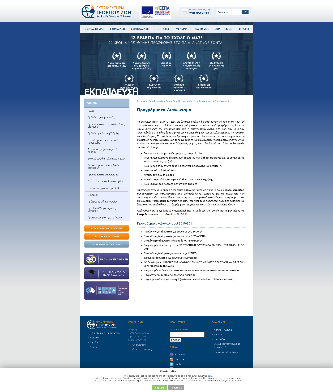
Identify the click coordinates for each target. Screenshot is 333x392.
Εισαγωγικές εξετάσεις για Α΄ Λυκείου (103, 150)
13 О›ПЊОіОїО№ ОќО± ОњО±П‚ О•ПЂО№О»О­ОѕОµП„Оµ (106, 228)
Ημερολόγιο (220, 339)
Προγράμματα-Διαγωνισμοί (103, 174)
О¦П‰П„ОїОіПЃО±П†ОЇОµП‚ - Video (106, 236)
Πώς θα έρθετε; (139, 344)
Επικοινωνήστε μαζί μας (199, 10)
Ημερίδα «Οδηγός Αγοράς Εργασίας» (102, 209)
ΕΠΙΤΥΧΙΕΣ (163, 29)
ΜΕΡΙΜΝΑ (181, 29)
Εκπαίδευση (179, 101)
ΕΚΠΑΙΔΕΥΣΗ (117, 29)
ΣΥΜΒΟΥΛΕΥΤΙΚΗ (141, 29)
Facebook (180, 354)
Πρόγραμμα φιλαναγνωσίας (102, 201)
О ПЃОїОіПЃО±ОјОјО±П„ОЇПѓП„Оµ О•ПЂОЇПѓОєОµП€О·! (106, 244)
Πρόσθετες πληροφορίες (101, 117)
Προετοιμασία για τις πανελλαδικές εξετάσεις (106, 125)
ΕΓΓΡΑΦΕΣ (244, 29)
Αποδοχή (160, 387)
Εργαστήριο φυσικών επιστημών (105, 181)
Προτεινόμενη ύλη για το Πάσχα (105, 217)
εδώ (210, 375)
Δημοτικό (94, 337)
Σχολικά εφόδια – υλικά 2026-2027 (106, 158)
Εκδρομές (93, 194)
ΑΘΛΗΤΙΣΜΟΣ (223, 29)
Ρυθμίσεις (176, 387)
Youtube (179, 359)
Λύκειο (192, 101)
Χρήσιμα (218, 334)
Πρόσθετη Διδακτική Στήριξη (103, 133)
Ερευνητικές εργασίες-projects (104, 188)
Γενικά (91, 110)
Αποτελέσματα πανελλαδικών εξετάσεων (103, 166)
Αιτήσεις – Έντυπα (223, 330)
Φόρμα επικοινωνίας (141, 349)
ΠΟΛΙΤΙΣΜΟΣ (201, 29)
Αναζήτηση (245, 12)
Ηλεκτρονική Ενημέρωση (226, 352)
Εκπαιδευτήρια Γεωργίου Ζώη (153, 101)
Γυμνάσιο (94, 342)
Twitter (178, 364)
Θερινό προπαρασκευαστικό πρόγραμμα (103, 141)
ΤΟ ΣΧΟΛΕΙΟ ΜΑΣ (93, 29)
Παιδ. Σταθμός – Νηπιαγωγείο (105, 333)
